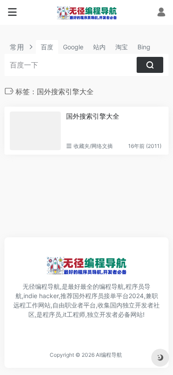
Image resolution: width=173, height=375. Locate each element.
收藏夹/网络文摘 (93, 146)
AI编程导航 (109, 354)
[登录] (161, 13)
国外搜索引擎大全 (92, 116)
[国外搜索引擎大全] (35, 131)
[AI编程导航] (87, 12)
